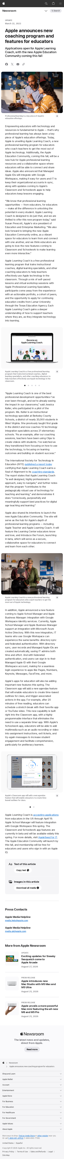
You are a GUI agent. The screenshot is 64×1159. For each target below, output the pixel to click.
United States (7, 1143)
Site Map (6, 1155)
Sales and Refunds (38, 1152)
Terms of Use (22, 1152)
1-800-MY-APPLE (15, 1138)
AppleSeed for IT (47, 837)
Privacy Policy (8, 1152)
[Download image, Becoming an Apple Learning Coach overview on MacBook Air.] (57, 371)
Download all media (26, 888)
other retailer (42, 1136)
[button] (46, 3)
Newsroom (9, 10)
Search (57, 11)
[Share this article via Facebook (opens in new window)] (6, 64)
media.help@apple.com (16, 920)
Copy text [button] (21, 870)
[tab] (24, 385)
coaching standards (43, 471)
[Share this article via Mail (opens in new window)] (18, 64)
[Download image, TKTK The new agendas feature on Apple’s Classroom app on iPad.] (57, 795)
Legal (50, 1152)
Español (19, 1143)
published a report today (38, 464)
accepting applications (46, 814)
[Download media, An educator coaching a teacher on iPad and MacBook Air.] (57, 116)
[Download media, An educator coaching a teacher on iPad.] (57, 597)
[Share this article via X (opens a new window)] (12, 64)
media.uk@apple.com (15, 931)
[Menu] (60, 3)
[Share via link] (23, 64)
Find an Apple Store (27, 1136)
